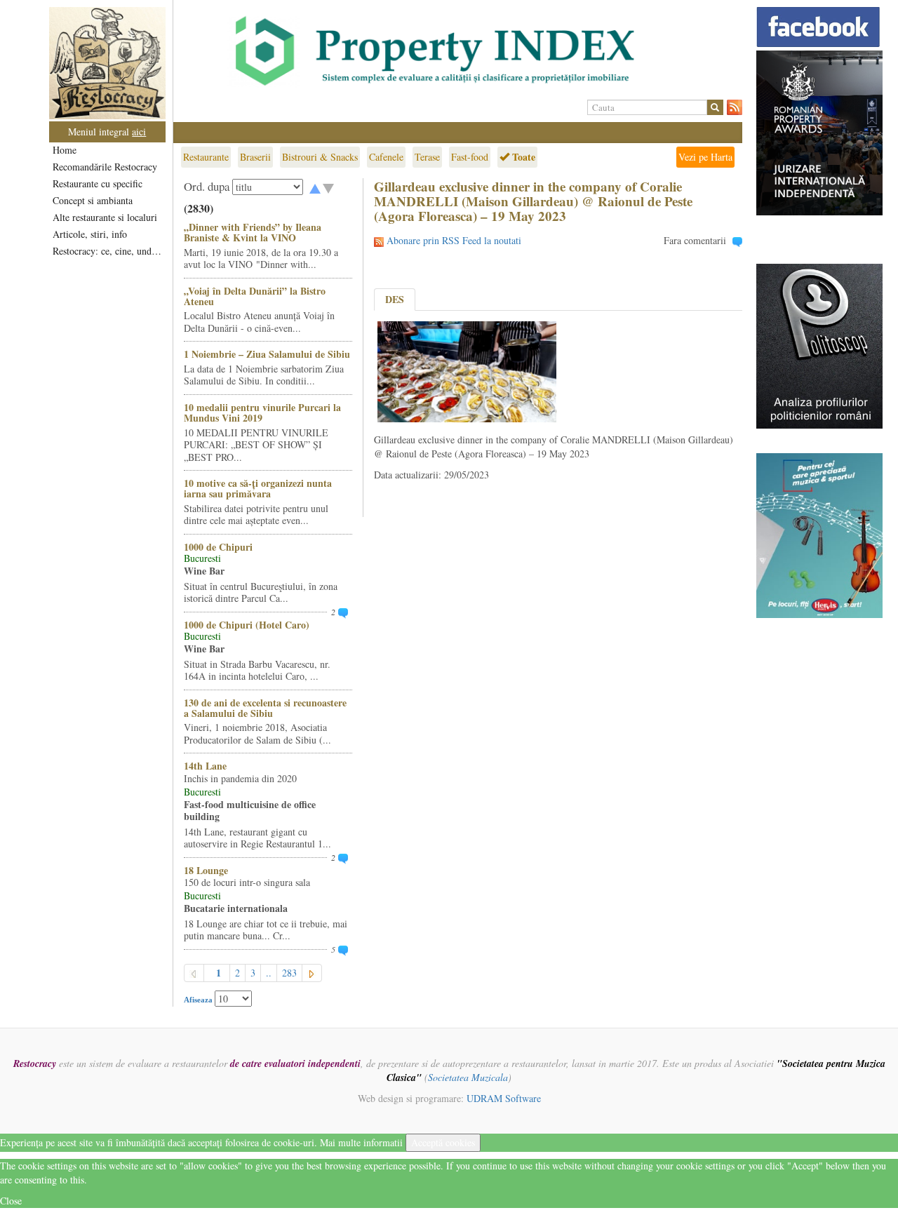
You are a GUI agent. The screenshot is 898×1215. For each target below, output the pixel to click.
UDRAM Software (504, 1098)
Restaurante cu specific (97, 183)
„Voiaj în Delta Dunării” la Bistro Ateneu (255, 296)
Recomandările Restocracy (105, 166)
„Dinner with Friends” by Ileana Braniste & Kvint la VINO (252, 232)
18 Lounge (206, 870)
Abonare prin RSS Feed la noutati (454, 240)
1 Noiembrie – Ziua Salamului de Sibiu (267, 354)
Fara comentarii (695, 240)
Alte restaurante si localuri (105, 217)
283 (289, 972)
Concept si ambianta (93, 200)
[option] (457, 51)
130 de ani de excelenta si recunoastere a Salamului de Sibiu (265, 707)
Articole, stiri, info (90, 234)
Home (64, 149)
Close (11, 1200)
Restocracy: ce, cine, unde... (108, 250)
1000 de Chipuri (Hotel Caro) (246, 624)
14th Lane (205, 765)
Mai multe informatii (361, 1142)
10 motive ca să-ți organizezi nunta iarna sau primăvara (258, 488)
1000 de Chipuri (218, 546)
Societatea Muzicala (468, 1077)
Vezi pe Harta (705, 156)
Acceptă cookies (443, 1142)
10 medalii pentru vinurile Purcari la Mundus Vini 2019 (262, 412)
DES (394, 299)
